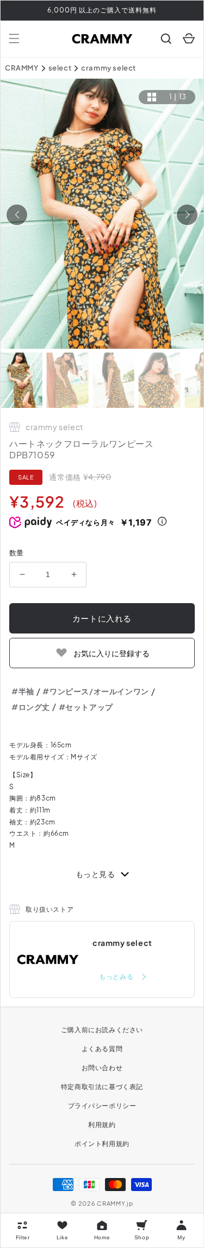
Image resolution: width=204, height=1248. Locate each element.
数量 (16, 552)
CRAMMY (22, 67)
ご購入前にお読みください (102, 1030)
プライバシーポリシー (102, 1106)
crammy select (108, 67)
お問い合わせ (102, 1068)
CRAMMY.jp (115, 1203)
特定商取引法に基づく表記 (102, 1087)
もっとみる (117, 976)
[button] (14, 38)
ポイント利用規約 (102, 1144)
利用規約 (101, 1125)
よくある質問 (102, 1049)
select (60, 67)
